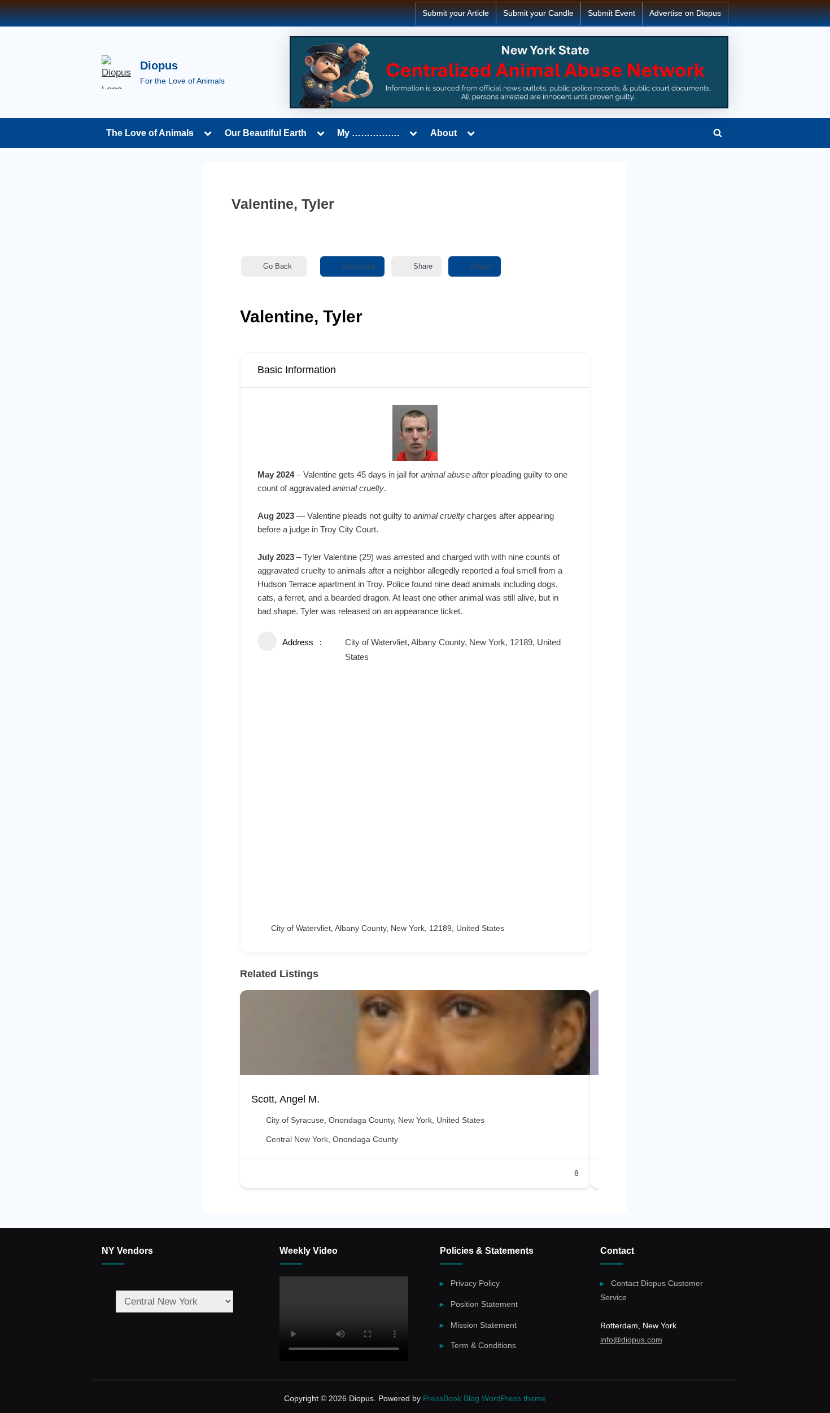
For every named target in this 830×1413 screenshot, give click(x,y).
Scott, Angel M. (285, 1099)
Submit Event (611, 13)
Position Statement (484, 1304)
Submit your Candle (538, 13)
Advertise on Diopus (685, 13)
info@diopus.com (631, 1339)
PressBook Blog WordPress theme (484, 1398)
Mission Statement (484, 1324)
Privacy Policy (475, 1283)
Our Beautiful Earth (266, 133)
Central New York (297, 1139)
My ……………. (368, 133)
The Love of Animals (150, 133)
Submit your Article (455, 13)
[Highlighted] (509, 72)
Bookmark (358, 266)
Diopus (159, 65)
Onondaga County (365, 1139)
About (443, 133)
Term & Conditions (483, 1345)
